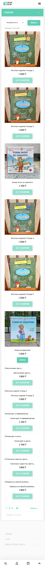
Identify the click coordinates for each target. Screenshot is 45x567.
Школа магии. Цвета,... (22, 373)
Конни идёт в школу (22, 441)
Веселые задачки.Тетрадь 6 (22, 395)
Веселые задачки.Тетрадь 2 (22, 70)
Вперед (34, 508)
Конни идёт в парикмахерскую (22, 418)
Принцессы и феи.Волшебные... (22, 486)
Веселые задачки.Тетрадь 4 (22, 238)
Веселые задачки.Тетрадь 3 (22, 126)
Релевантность (15, 23)
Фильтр (34, 23)
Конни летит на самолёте (22, 182)
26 (17, 508)
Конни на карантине (22, 350)
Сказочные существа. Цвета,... (22, 464)
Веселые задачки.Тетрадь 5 (22, 294)
